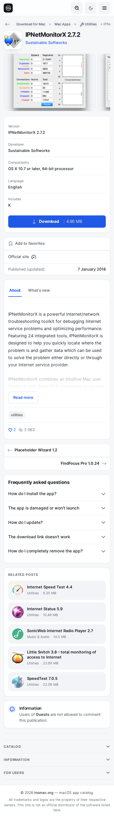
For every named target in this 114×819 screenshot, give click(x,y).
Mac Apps (63, 24)
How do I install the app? (32, 493)
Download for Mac (30, 24)
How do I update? (25, 522)
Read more (23, 397)
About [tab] (15, 290)
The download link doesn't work (39, 536)
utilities (17, 415)
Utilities (91, 24)
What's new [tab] (39, 290)
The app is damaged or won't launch (43, 508)
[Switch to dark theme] (91, 8)
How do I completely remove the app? (45, 550)
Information (17, 760)
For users (14, 773)
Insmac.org (43, 792)
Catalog (12, 747)
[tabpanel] (57, 353)
